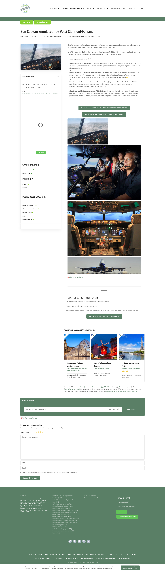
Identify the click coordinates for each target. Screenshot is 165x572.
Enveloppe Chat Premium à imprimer (63, 512)
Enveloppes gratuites (118, 8)
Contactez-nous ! (124, 558)
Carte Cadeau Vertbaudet (59, 516)
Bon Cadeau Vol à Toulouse (60, 506)
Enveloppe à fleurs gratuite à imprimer (63, 518)
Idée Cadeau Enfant (35, 554)
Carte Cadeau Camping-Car (60, 529)
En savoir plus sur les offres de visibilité (104, 316)
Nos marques (131, 554)
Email (23, 468)
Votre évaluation (26, 432)
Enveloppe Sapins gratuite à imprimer (63, 520)
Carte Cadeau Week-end (59, 508)
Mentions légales (87, 558)
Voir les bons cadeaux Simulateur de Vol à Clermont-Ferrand (104, 108)
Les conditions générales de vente (66, 558)
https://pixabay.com (124, 387)
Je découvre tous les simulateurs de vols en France (104, 114)
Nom (23, 463)
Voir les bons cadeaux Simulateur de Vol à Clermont (40, 94)
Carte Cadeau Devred (58, 514)
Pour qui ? (53, 8)
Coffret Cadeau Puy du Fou (60, 504)
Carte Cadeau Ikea (57, 527)
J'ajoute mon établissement (127, 516)
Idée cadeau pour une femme (55, 554)
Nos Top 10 (133, 8)
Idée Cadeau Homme (75, 554)
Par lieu (89, 8)
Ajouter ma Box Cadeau (116, 554)
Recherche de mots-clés (27, 409)
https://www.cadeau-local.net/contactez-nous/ (122, 391)
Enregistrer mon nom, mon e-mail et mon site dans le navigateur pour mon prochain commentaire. (50, 472)
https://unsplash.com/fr (72, 389)
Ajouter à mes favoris (76, 277)
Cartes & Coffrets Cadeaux (72, 8)
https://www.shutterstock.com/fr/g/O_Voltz (95, 387)
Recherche (131, 409)
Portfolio (55, 498)
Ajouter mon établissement (95, 554)
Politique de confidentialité (105, 558)
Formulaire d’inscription (43, 558)
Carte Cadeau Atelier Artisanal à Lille (63, 510)
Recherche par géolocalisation (118, 409)
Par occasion (101, 8)
